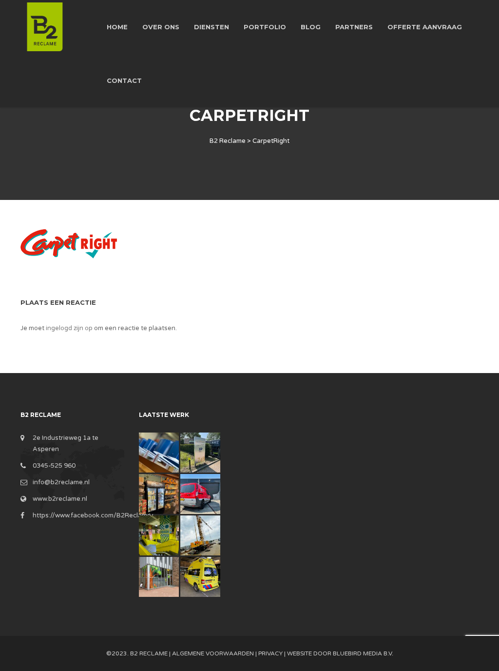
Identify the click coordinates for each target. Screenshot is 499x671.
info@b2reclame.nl (61, 482)
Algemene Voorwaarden (213, 653)
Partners (354, 27)
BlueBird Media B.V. (363, 653)
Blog (311, 27)
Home (117, 27)
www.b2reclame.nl (60, 499)
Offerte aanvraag (424, 27)
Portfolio (265, 27)
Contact (124, 80)
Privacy (270, 653)
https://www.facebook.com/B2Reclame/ (93, 515)
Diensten (211, 27)
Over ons (160, 27)
